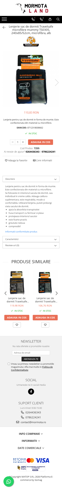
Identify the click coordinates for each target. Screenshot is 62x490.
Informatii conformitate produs (21, 231)
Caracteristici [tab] (11, 239)
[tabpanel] (31, 79)
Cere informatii (43, 160)
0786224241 (33, 417)
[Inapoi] (2, 27)
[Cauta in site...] (58, 19)
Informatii (30, 440)
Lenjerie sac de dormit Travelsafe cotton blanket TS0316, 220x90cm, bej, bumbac (45, 300)
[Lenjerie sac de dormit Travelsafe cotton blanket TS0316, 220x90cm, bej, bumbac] (45, 282)
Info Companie (29, 433)
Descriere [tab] (10, 178)
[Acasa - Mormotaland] (31, 8)
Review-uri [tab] (12, 245)
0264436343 (33, 412)
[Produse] (5, 20)
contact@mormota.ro (33, 422)
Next (56, 82)
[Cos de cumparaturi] (50, 19)
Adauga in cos (40, 142)
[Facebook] (31, 392)
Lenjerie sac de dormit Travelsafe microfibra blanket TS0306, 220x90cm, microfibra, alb (17, 300)
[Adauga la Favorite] (17, 325)
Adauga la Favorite (17, 160)
